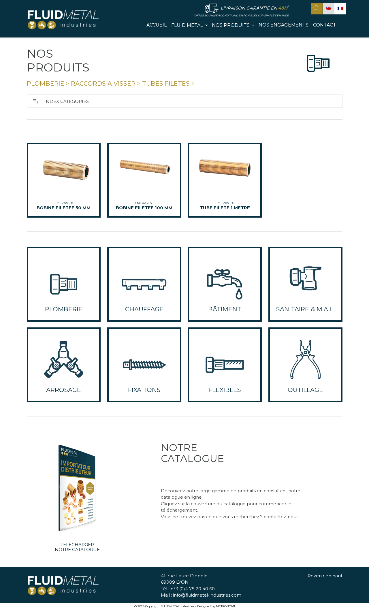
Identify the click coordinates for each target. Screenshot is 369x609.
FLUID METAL (187, 25)
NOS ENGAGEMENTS (283, 25)
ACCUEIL (156, 25)
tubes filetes (166, 83)
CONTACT (324, 25)
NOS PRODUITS (231, 25)
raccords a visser (103, 83)
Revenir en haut (325, 575)
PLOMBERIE (45, 83)
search (317, 8)
